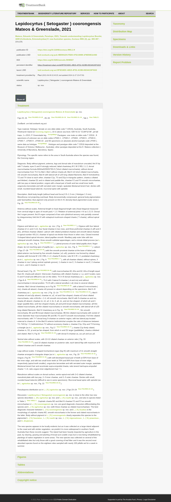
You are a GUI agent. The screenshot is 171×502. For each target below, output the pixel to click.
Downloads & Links (124, 47)
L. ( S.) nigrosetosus (72, 418)
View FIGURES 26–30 (58, 117)
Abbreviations (26, 472)
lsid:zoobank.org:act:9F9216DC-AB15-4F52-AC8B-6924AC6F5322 (67, 70)
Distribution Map (122, 31)
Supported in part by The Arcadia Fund (122, 500)
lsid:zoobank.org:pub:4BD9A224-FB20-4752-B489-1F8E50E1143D (67, 55)
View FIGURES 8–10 (34, 279)
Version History (122, 54)
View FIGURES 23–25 (35, 117)
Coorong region (43, 132)
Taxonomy (119, 23)
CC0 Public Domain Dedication (65, 500)
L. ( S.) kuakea (79, 410)
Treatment (23, 105)
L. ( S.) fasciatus (34, 418)
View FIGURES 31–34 (74, 117)
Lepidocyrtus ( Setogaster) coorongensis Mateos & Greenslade (46, 112)
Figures (22, 457)
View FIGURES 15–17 (64, 327)
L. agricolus (43, 226)
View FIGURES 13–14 (82, 292)
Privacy (139, 500)
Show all (21, 99)
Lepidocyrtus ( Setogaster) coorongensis (46, 395)
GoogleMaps (52, 134)
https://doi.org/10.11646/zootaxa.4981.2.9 (56, 50)
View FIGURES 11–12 (67, 292)
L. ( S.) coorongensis (41, 404)
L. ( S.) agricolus (51, 389)
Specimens (119, 39)
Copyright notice (27, 480)
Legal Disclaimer (149, 500)
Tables (21, 464)
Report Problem (122, 62)
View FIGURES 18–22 (88, 354)
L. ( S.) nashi (65, 398)
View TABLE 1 (94, 117)
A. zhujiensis (27, 421)
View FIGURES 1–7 (69, 225)
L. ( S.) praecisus (91, 418)
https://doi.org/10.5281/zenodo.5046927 (56, 60)
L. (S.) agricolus (41, 398)
